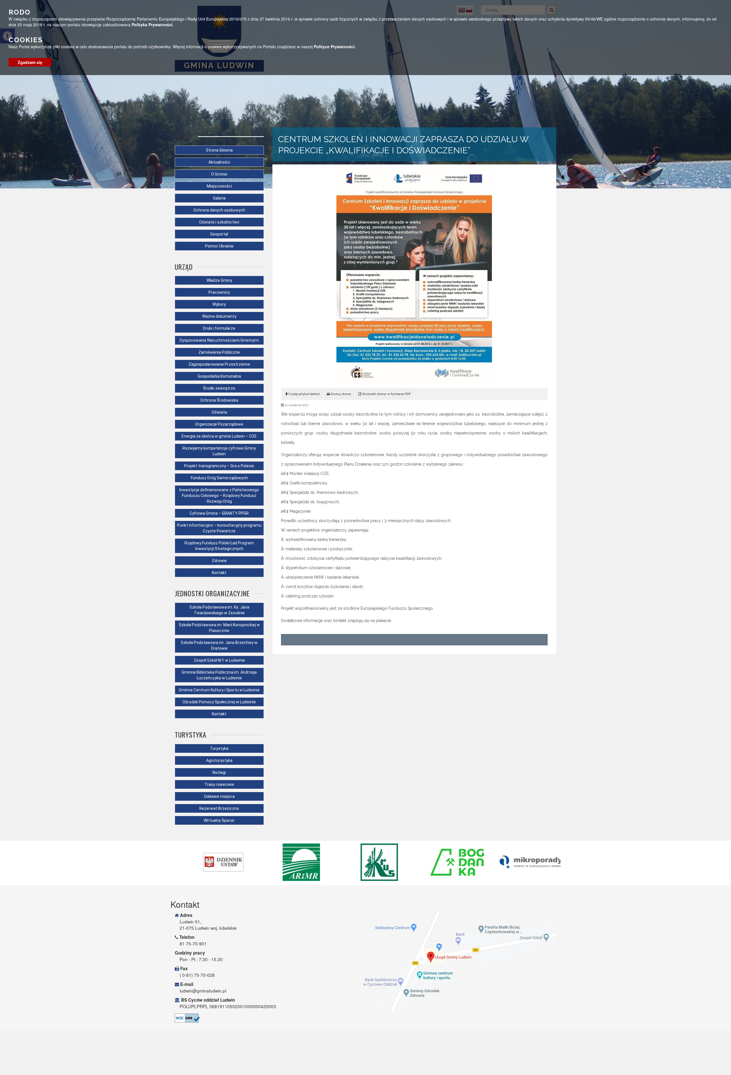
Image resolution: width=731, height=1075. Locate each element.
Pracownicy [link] (219, 292)
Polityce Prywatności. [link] (335, 46)
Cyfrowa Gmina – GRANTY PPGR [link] (219, 513)
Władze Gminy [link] (219, 280)
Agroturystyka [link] (219, 760)
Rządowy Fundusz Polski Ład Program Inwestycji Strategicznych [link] (219, 546)
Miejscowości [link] (219, 186)
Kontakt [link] (219, 572)
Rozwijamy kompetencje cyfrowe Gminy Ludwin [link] (219, 451)
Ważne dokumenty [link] (219, 316)
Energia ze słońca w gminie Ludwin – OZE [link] (219, 436)
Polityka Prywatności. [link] (153, 24)
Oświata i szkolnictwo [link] (219, 222)
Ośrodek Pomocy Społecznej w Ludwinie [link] (219, 702)
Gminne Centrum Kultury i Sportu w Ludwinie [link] (219, 690)
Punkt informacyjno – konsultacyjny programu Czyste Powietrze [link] (219, 528)
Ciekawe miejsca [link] (219, 796)
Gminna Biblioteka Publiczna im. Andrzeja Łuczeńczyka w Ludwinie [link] (219, 675)
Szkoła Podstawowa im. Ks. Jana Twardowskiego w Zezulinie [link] (219, 610)
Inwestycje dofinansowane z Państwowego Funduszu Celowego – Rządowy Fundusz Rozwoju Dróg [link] (219, 496)
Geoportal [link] (219, 234)
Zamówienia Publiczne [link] (219, 352)
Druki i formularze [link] (219, 328)
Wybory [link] (219, 304)
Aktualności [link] (219, 162)
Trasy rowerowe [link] (219, 784)
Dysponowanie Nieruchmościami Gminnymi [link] (219, 340)
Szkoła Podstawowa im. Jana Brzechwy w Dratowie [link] (219, 645)
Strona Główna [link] (219, 150)
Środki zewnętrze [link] (219, 388)
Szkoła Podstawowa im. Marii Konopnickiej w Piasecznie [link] (219, 628)
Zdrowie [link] (219, 560)
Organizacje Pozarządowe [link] (219, 424)
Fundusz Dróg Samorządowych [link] (219, 478)
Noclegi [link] (219, 772)
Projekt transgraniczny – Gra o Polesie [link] (219, 466)
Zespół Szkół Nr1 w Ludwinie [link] (219, 660)
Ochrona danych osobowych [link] (219, 210)
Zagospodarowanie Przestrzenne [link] (219, 364)
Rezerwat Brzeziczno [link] (219, 808)
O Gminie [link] (219, 174)
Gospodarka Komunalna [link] (219, 376)
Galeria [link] (219, 198)
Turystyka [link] (219, 748)
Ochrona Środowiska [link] (219, 400)
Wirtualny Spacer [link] (219, 820)
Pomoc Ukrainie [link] (219, 246)
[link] (339, 394)
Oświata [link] (219, 412)
